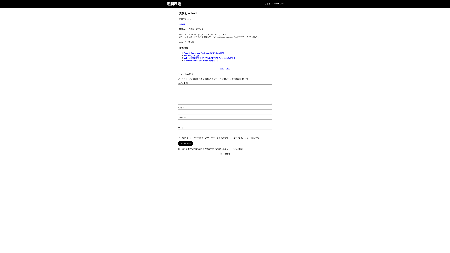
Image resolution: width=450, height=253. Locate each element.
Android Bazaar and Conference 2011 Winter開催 (204, 53)
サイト (181, 128)
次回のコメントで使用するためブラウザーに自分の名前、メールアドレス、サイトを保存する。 (221, 138)
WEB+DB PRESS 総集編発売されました (201, 60)
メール (182, 118)
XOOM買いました (191, 56)
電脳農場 (173, 4)
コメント (183, 83)
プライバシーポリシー (274, 4)
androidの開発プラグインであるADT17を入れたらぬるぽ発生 (209, 58)
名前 (181, 108)
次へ (228, 69)
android (182, 24)
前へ (222, 69)
